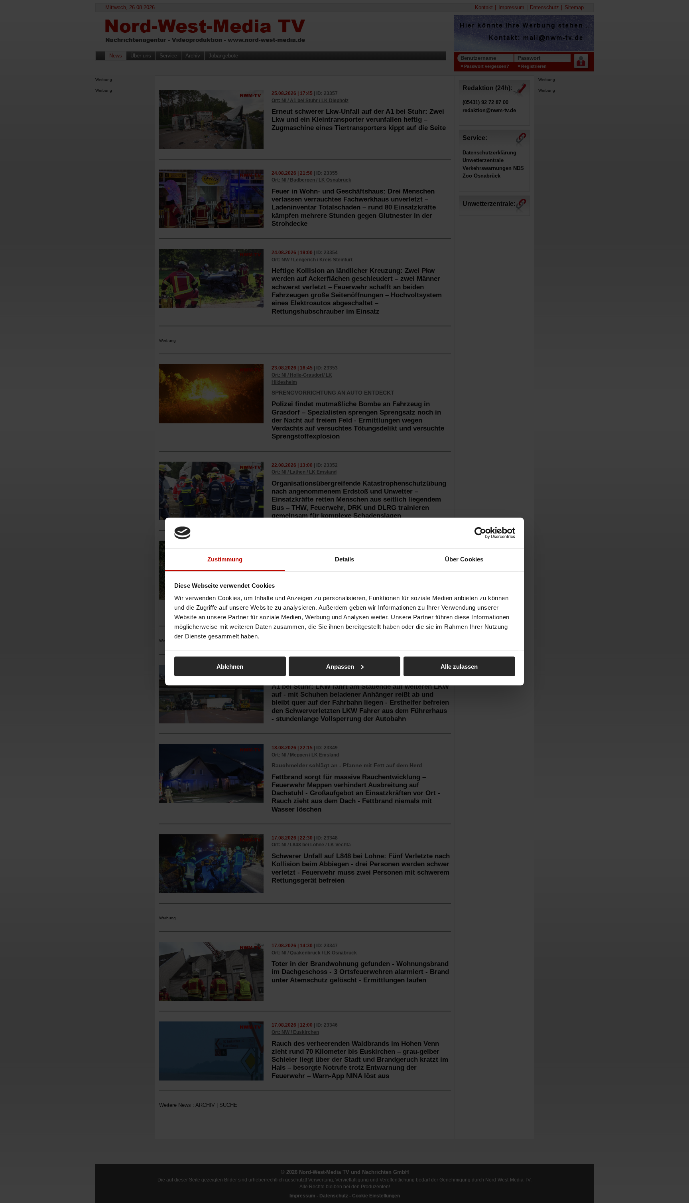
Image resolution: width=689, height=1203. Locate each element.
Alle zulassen (459, 666)
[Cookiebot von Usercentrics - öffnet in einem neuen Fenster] (480, 533)
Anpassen (340, 666)
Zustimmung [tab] (225, 559)
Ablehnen (230, 666)
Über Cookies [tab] (464, 559)
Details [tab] (344, 559)
